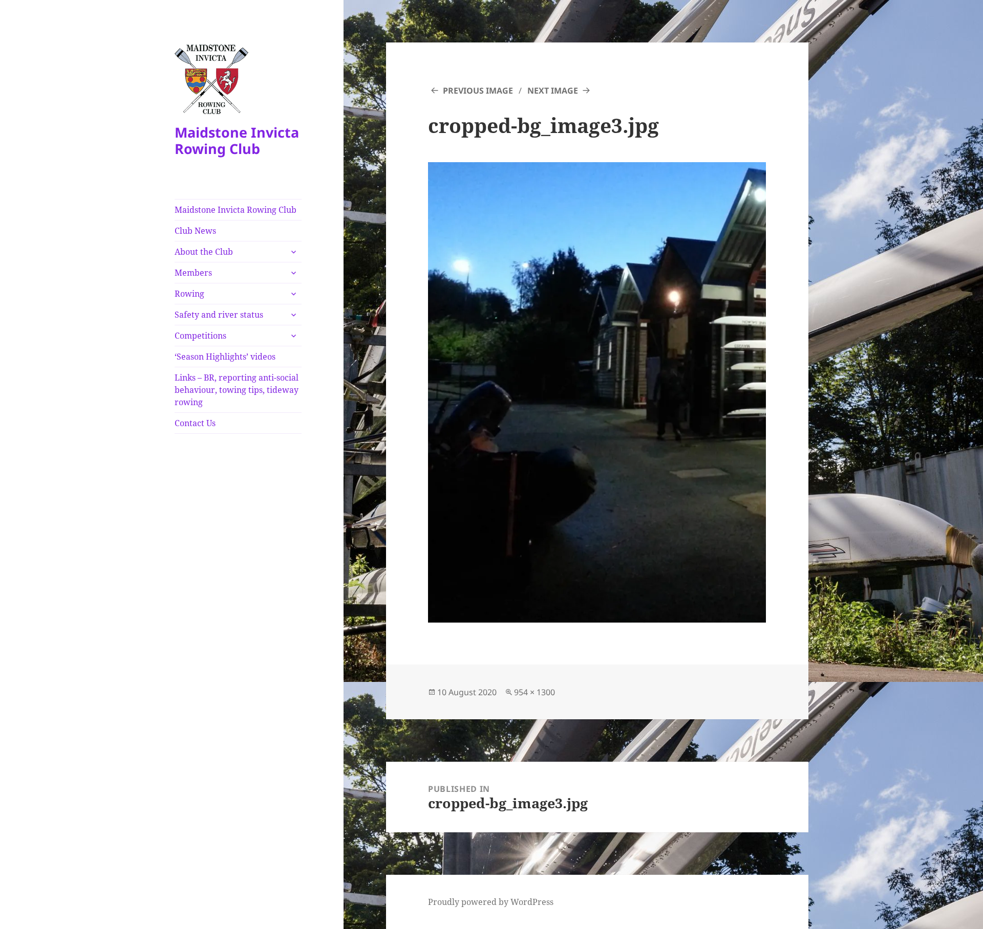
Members (193, 272)
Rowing (189, 293)
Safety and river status (219, 314)
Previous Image (478, 90)
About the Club (204, 251)
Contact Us (195, 423)
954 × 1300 (534, 692)
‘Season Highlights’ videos (225, 356)
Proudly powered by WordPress (490, 902)
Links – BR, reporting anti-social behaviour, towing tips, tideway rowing (236, 390)
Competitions (200, 335)
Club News (195, 230)
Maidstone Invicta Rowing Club (237, 140)
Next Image (552, 90)
